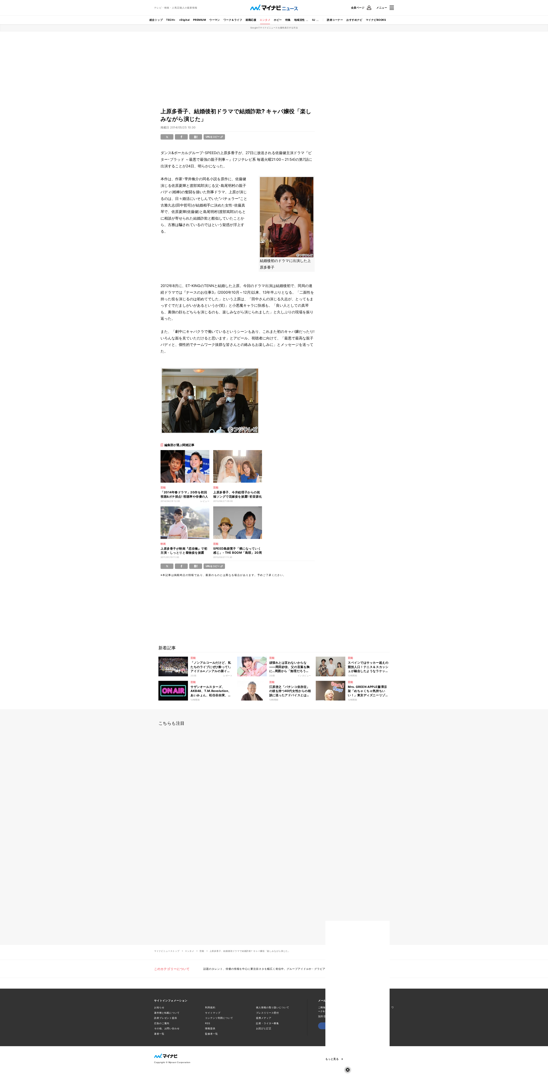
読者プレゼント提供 (165, 1017)
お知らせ (159, 1007)
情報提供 (210, 1028)
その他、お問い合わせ (167, 1028)
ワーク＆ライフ (232, 19)
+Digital (184, 19)
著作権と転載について (167, 1012)
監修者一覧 (211, 1033)
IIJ (313, 19)
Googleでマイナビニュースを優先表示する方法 (274, 27)
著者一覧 (159, 1033)
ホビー (278, 19)
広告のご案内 (161, 1023)
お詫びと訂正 (263, 1028)
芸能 (202, 951)
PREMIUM (199, 19)
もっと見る (332, 1059)
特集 (288, 19)
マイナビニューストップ (167, 951)
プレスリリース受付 (267, 1012)
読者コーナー (335, 19)
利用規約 (210, 1007)
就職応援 (251, 19)
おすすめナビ (354, 19)
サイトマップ (212, 1012)
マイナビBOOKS (376, 19)
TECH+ (170, 19)
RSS (207, 1023)
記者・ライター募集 (267, 1023)
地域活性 (299, 19)
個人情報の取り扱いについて (272, 1007)
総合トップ (156, 19)
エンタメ (265, 19)
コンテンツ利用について (219, 1017)
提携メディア (263, 1017)
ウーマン (214, 19)
